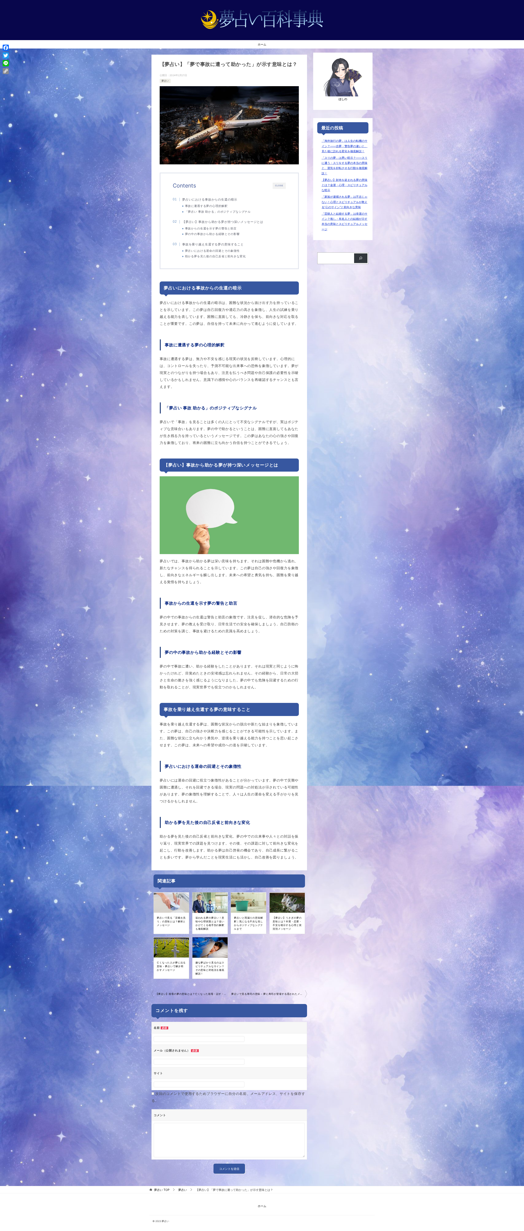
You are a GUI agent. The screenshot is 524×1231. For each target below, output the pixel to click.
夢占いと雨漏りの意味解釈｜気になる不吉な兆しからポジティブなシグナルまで (248, 923)
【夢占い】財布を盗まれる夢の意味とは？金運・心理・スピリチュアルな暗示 (344, 185)
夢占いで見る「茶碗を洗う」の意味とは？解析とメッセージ (171, 921)
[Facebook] (6, 48)
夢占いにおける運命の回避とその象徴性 (212, 250)
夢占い (165, 80)
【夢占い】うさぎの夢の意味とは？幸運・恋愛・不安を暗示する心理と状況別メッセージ (287, 923)
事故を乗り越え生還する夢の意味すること (213, 244)
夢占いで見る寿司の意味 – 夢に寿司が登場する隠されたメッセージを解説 (269, 993)
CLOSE (279, 185)
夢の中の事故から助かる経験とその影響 (212, 234)
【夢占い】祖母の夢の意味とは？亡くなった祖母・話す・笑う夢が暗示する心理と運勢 (192, 993)
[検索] (360, 258)
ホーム (262, 44)
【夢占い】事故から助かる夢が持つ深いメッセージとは (222, 222)
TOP (161, 1189)
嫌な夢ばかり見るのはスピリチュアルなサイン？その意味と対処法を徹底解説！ (209, 968)
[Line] (6, 63)
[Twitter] (6, 55)
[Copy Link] (6, 71)
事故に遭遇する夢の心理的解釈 (206, 206)
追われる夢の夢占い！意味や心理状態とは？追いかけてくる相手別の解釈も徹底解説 (209, 923)
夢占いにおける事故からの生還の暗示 (209, 199)
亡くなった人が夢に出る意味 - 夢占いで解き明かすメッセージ (171, 966)
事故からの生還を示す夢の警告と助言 (211, 228)
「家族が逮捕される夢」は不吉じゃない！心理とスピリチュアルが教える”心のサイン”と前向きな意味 (344, 202)
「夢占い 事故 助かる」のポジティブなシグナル (218, 211)
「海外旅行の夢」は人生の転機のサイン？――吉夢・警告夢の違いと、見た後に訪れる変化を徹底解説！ (344, 146)
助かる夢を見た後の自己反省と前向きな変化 (215, 256)
